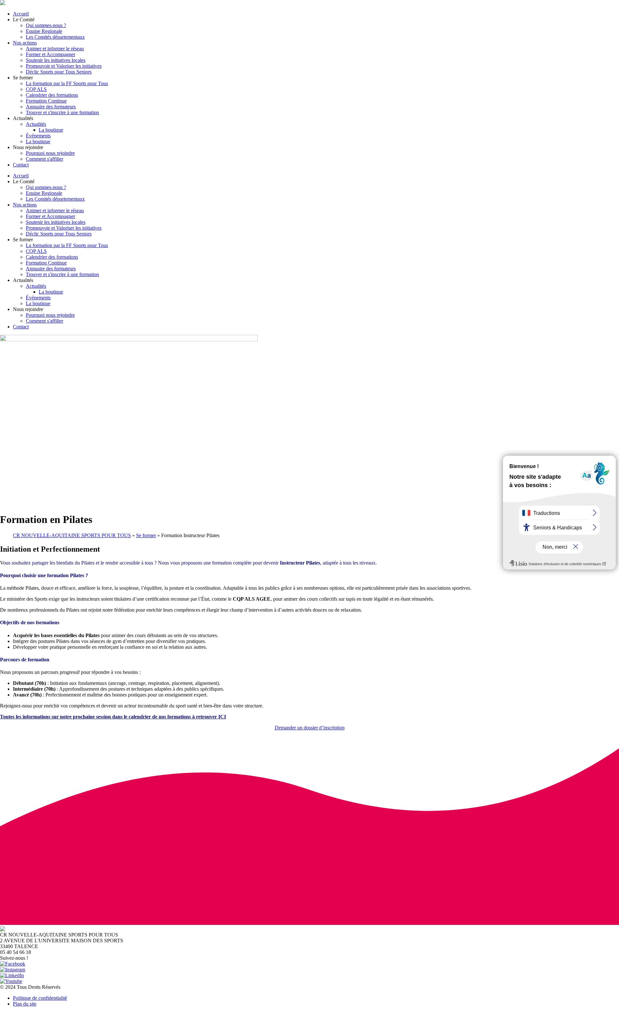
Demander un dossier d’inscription (310, 727)
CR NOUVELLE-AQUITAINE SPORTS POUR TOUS (72, 535)
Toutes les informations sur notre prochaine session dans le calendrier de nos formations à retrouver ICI (113, 716)
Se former (146, 535)
